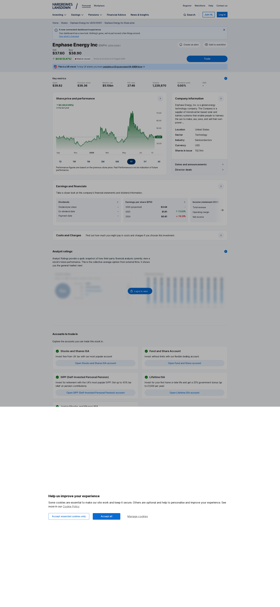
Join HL (208, 14)
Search (191, 14)
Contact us (222, 5)
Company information (189, 98)
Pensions (93, 14)
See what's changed (69, 36)
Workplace (99, 5)
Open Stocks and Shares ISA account (95, 363)
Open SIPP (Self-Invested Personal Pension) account (95, 392)
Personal (86, 5)
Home (55, 22)
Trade (207, 58)
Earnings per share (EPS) (139, 202)
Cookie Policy (71, 506)
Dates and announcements (191, 164)
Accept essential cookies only (69, 516)
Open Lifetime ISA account (184, 392)
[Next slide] (219, 210)
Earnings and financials (71, 186)
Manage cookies (137, 516)
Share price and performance (75, 98)
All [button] (159, 161)
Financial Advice (116, 14)
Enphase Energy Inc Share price (120, 22)
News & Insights (140, 14)
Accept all (106, 516)
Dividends (63, 202)
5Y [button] (145, 161)
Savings (75, 14)
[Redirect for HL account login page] (140, 291)
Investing (57, 14)
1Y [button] (131, 161)
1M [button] (88, 161)
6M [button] (117, 161)
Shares (64, 22)
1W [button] (74, 161)
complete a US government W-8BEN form (122, 66)
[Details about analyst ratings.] (226, 251)
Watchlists (200, 5)
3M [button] (102, 161)
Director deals (183, 169)
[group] (109, 161)
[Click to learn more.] (226, 78)
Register (187, 5)
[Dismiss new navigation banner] (224, 29)
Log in (222, 14)
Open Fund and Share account (184, 363)
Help (211, 5)
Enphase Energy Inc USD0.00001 (86, 22)
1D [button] (60, 161)
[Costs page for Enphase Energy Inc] (140, 235)
